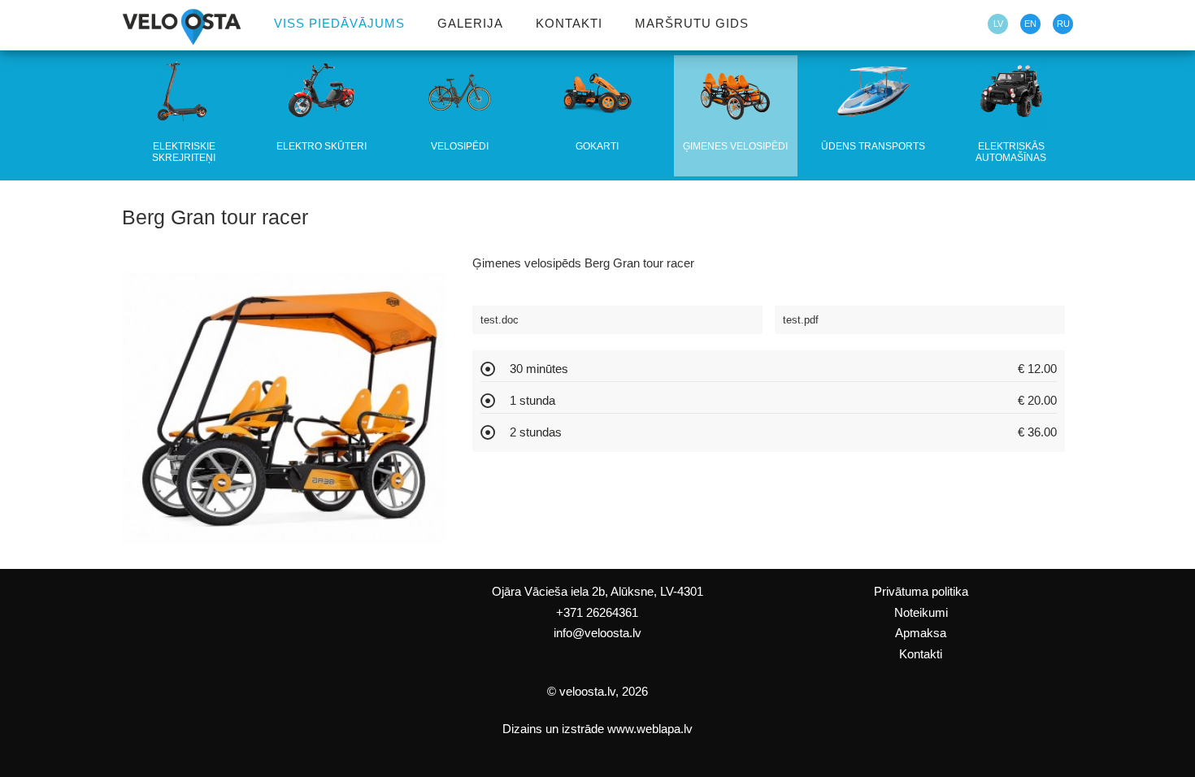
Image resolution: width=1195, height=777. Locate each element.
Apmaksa (920, 633)
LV (998, 23)
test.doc (499, 320)
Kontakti (569, 22)
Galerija (470, 22)
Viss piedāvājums (339, 22)
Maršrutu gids (692, 22)
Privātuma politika (921, 591)
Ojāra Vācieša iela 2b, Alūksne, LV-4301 (597, 591)
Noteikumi (921, 612)
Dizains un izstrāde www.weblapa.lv (597, 729)
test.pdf (801, 320)
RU (1063, 23)
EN (1030, 23)
